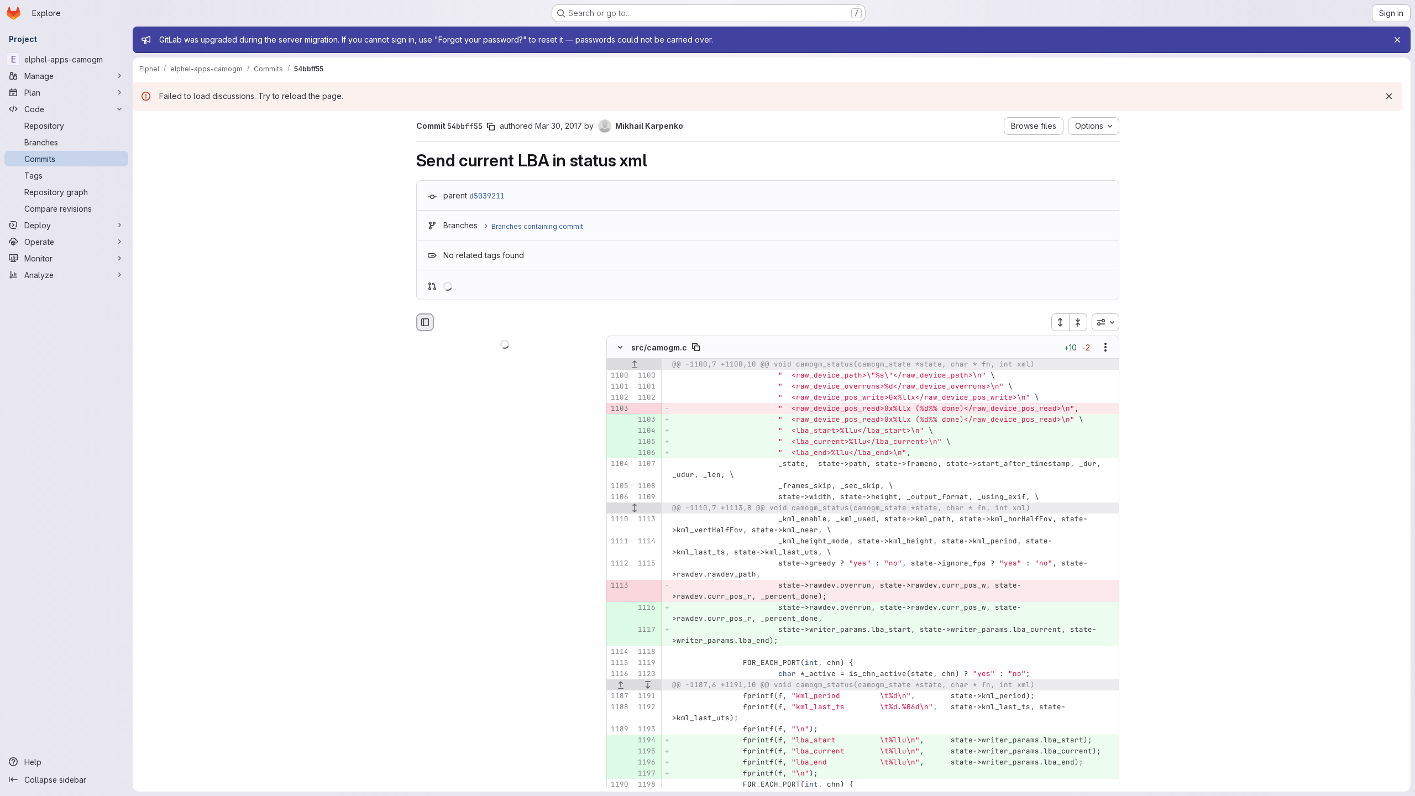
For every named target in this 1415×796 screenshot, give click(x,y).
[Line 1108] (646, 486)
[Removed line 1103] (619, 409)
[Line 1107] (646, 464)
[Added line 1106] (646, 453)
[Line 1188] (619, 707)
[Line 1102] (619, 398)
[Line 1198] (646, 784)
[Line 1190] (619, 784)
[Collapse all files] (1078, 322)
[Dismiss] (1389, 96)
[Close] (1397, 39)
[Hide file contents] (620, 347)
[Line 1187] (619, 696)
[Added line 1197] (646, 773)
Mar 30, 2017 (558, 125)
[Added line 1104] (646, 431)
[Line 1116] (619, 674)
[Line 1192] (646, 707)
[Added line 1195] (646, 751)
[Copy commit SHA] (490, 126)
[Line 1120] (646, 674)
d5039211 (487, 196)
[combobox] (1105, 322)
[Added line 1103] (646, 420)
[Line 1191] (646, 696)
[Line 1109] (646, 497)
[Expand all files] (1060, 322)
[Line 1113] (646, 519)
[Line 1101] (619, 386)
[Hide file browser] (425, 322)
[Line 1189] (619, 729)
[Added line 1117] (646, 630)
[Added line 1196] (646, 762)
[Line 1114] (646, 541)
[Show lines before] (634, 364)
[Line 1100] (619, 375)
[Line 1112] (619, 563)
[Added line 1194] (646, 740)
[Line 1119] (646, 663)
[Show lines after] (648, 685)
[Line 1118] (646, 652)
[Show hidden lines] (634, 508)
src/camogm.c (659, 347)
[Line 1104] (619, 464)
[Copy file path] (696, 347)
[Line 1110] (619, 519)
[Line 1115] (646, 563)
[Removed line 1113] (619, 585)
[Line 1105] (619, 486)
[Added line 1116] (646, 608)
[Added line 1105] (646, 442)
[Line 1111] (619, 541)
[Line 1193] (646, 729)
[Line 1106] (619, 497)
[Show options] (1105, 347)
